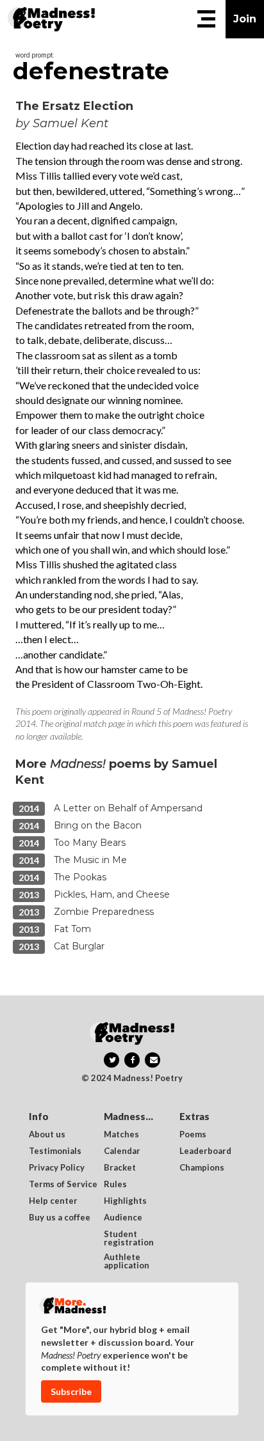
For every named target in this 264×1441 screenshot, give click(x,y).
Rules (115, 1184)
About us (47, 1134)
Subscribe (71, 1391)
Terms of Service (63, 1184)
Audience (123, 1217)
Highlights (125, 1201)
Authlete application (126, 1261)
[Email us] (152, 1060)
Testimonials (55, 1151)
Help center (53, 1201)
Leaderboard (205, 1151)
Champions (201, 1168)
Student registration (129, 1238)
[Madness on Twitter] (111, 1060)
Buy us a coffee (59, 1217)
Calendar (122, 1151)
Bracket (120, 1168)
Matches (121, 1134)
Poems (192, 1134)
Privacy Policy (57, 1168)
